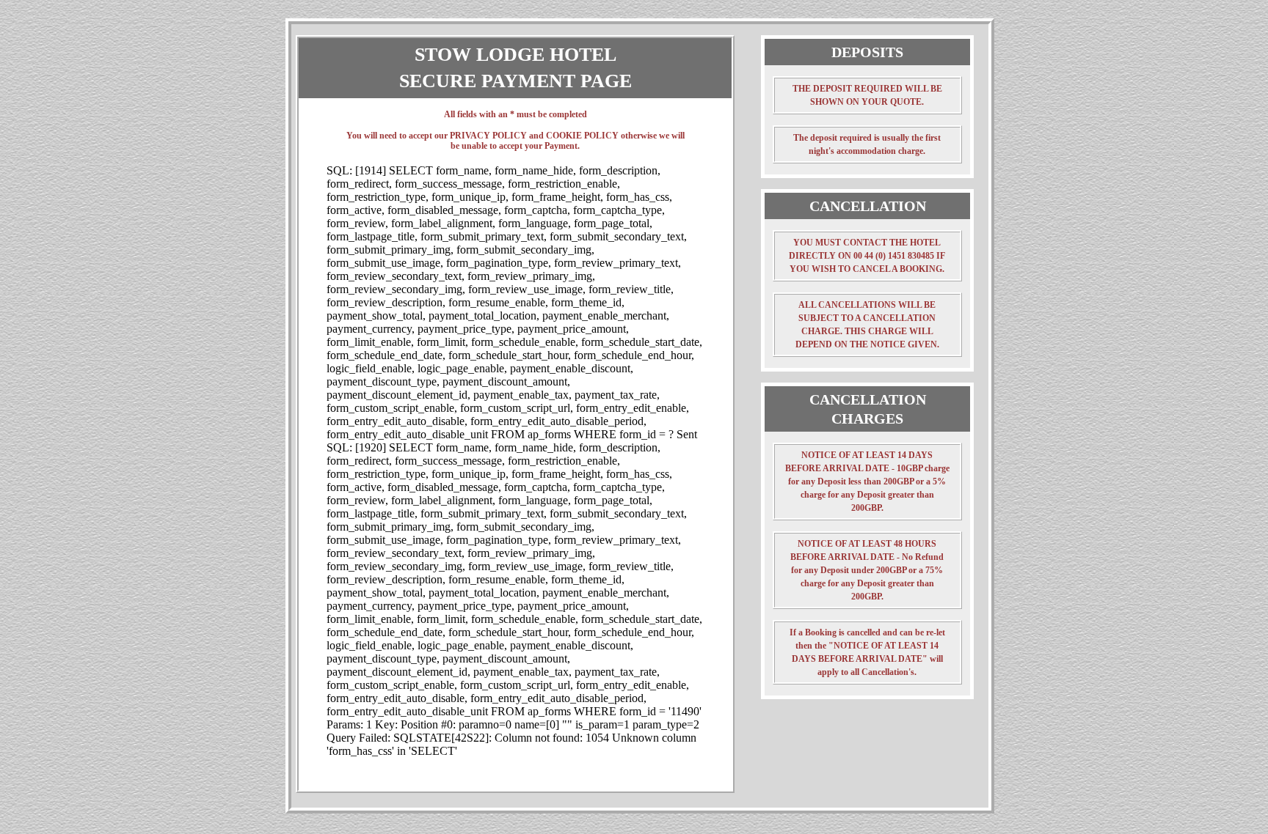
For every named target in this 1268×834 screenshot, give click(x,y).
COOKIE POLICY (582, 135)
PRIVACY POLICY (488, 135)
